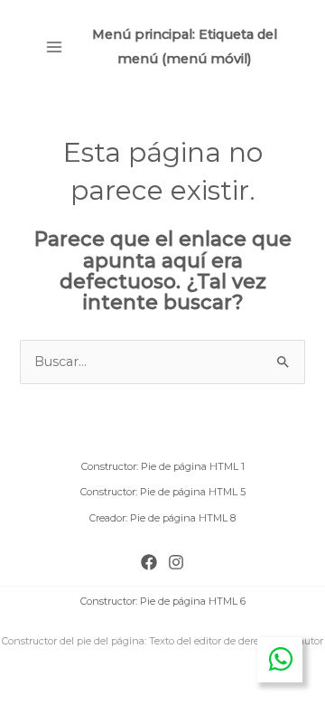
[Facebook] (149, 562)
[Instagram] (176, 562)
